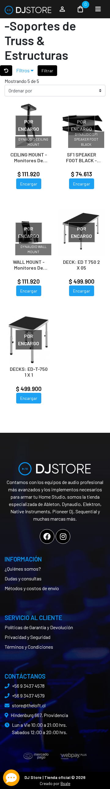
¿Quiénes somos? (23, 569)
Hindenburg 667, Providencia (39, 715)
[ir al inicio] (55, 466)
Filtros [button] (23, 70)
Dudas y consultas (23, 578)
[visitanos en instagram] (63, 536)
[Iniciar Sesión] (62, 9)
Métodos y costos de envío (32, 588)
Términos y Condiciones (29, 647)
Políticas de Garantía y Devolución (39, 627)
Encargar (28, 183)
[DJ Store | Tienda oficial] (28, 9)
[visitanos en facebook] (47, 536)
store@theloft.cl (29, 705)
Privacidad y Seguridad (27, 637)
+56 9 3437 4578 (28, 686)
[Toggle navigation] (98, 9)
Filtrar (47, 70)
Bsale (65, 783)
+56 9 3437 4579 (28, 695)
